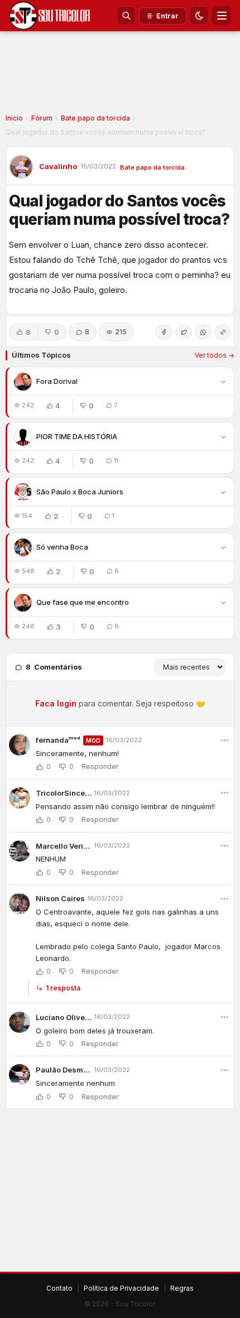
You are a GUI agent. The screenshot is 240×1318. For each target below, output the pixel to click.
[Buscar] (126, 15)
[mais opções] (224, 740)
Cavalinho (58, 166)
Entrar (167, 16)
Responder (100, 766)
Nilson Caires (60, 898)
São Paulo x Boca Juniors (79, 491)
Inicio (14, 118)
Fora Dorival (57, 381)
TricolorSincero (64, 792)
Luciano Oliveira (64, 1017)
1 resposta (63, 988)
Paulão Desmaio (64, 1069)
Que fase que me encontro (82, 602)
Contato (59, 1288)
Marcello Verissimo (64, 845)
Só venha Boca (62, 546)
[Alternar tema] (199, 15)
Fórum (41, 118)
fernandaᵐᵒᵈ (58, 739)
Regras (182, 1288)
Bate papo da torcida (95, 118)
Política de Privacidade (121, 1288)
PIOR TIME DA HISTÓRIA (76, 436)
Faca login (55, 703)
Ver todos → (214, 355)
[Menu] (221, 15)
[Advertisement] (120, 76)
